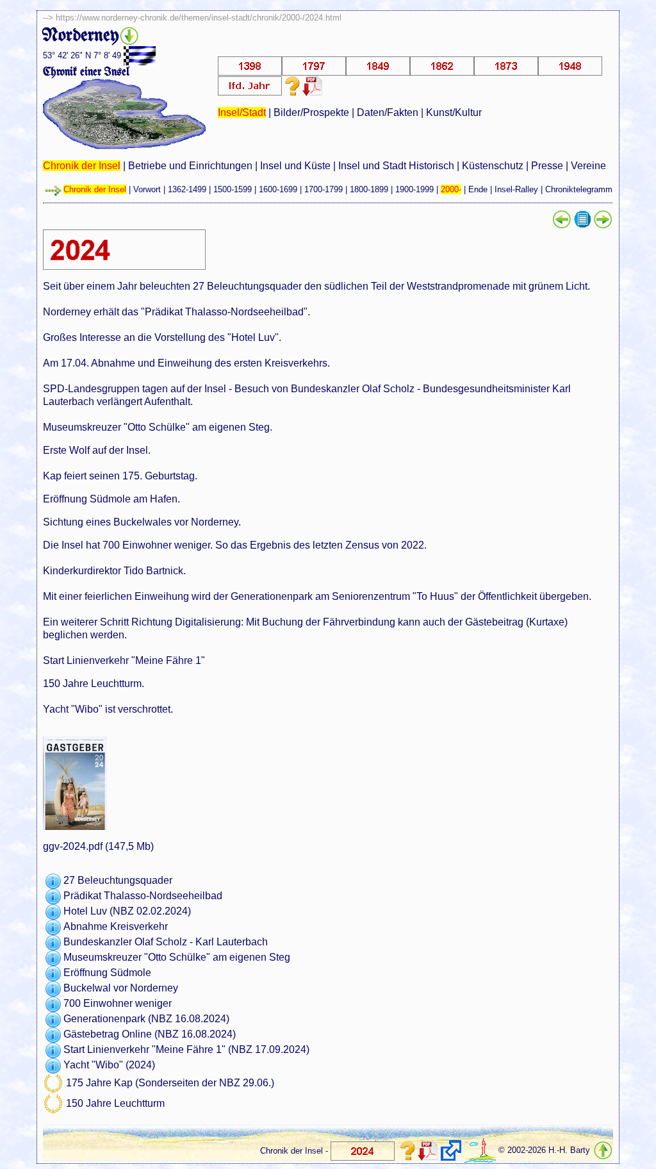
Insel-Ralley (516, 189)
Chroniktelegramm (578, 189)
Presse (547, 165)
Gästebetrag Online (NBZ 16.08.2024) (149, 1034)
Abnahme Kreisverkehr (115, 927)
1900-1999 (414, 189)
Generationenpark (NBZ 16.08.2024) (146, 1019)
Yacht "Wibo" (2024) (109, 1065)
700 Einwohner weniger (117, 1004)
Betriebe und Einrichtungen (190, 165)
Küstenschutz (492, 165)
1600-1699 (278, 189)
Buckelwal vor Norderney (120, 988)
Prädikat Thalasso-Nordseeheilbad (142, 896)
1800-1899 (369, 189)
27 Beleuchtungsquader (117, 880)
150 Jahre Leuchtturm (115, 1104)
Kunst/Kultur (454, 112)
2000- (451, 189)
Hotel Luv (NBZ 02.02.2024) (127, 911)
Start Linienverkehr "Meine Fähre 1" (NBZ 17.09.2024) (186, 1050)
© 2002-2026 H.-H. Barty (544, 1151)
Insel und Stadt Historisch (396, 165)
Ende (478, 189)
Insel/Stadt (242, 112)
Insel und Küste (295, 165)
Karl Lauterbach (231, 942)
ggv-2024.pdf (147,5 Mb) (98, 846)
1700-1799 (323, 189)
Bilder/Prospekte (311, 112)
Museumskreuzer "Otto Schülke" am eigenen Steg (176, 957)
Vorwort (147, 189)
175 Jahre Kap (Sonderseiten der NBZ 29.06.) (170, 1083)
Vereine (588, 165)
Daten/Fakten (387, 112)
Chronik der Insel (81, 165)
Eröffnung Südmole (107, 973)
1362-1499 (187, 189)
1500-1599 (232, 189)
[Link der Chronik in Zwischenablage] (451, 1150)
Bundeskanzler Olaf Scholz (125, 942)
